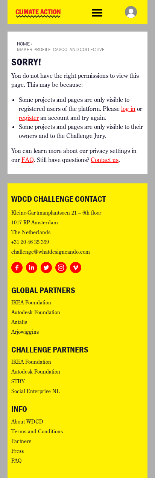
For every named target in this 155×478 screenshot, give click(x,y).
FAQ (27, 159)
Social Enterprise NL (35, 391)
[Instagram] (61, 266)
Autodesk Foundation (35, 312)
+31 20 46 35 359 (30, 242)
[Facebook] (17, 266)
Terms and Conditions (37, 431)
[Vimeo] (76, 266)
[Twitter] (46, 266)
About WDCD (27, 421)
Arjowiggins (25, 331)
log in (128, 108)
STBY (18, 381)
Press (17, 451)
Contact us (105, 159)
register (29, 117)
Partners (21, 441)
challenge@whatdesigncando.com (50, 251)
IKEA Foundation (31, 302)
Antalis (19, 322)
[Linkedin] (32, 266)
